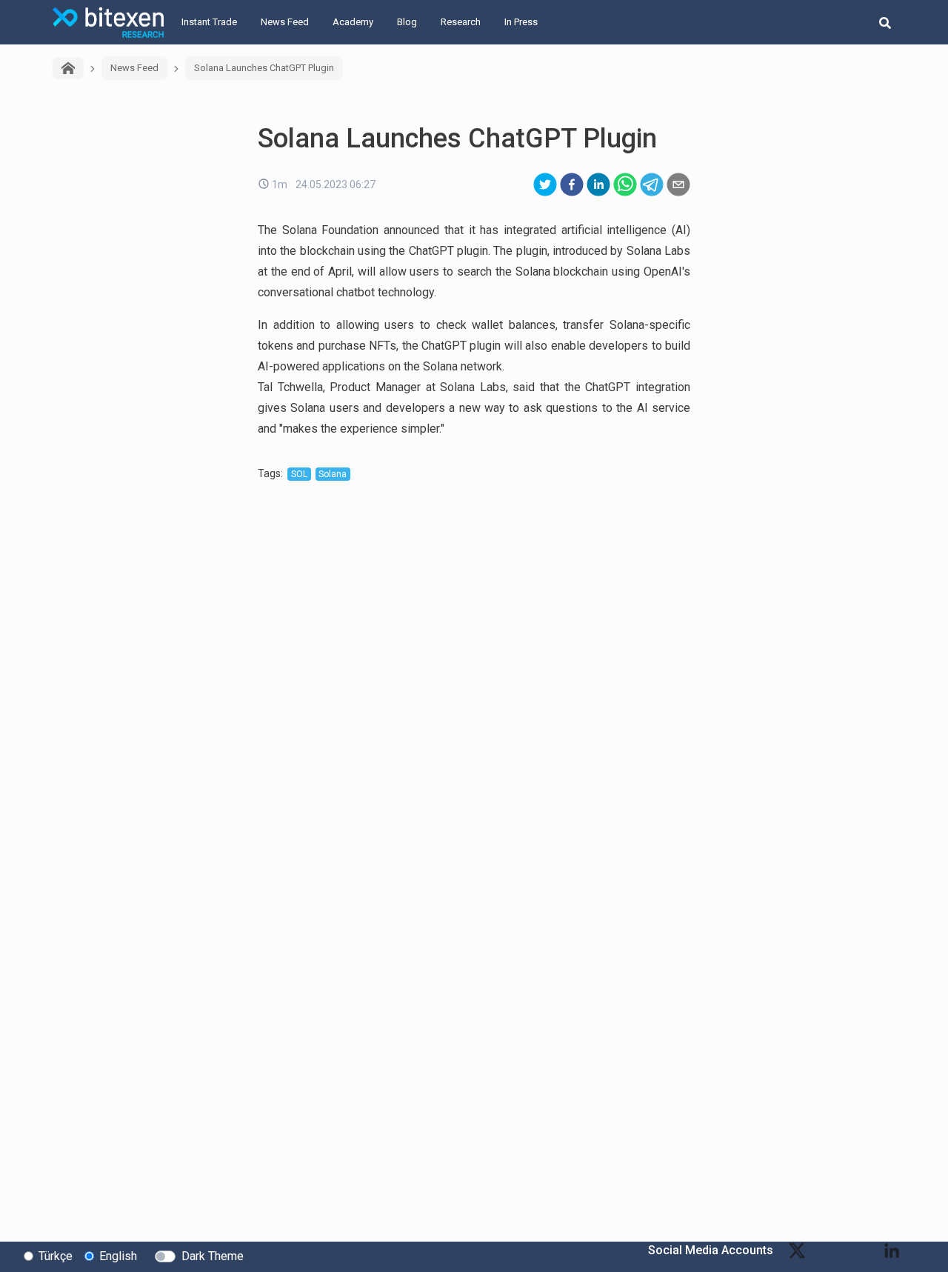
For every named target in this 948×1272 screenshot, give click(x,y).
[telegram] (652, 184)
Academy (353, 21)
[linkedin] (598, 184)
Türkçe (56, 1256)
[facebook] (572, 184)
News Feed (285, 21)
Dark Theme (212, 1256)
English (118, 1256)
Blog (407, 21)
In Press (521, 21)
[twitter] (545, 184)
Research (461, 21)
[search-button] (885, 22)
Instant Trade (209, 21)
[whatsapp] (625, 184)
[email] (678, 184)
